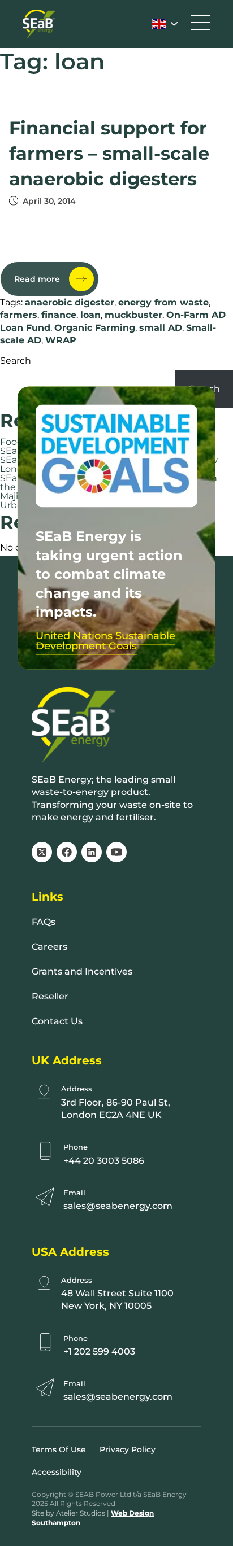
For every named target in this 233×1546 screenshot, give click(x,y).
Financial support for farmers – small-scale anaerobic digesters (109, 153)
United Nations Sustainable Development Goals (105, 641)
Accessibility (56, 1472)
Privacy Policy (128, 1449)
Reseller (50, 996)
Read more (37, 279)
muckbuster (133, 314)
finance (58, 314)
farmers (18, 314)
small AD (160, 327)
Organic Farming (94, 327)
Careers (49, 946)
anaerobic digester (69, 302)
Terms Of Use (59, 1449)
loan (90, 314)
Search (15, 360)
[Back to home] (39, 24)
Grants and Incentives (82, 971)
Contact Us (57, 1021)
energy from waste (163, 302)
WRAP (60, 340)
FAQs (43, 921)
